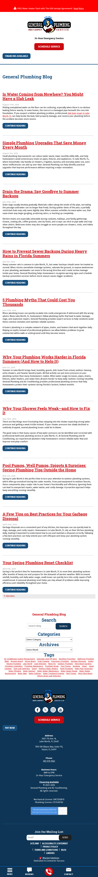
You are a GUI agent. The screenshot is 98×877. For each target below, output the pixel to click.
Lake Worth (27, 664)
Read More (79, 8)
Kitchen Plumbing (14, 664)
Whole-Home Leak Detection (49, 676)
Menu (10, 874)
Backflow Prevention (67, 659)
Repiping (76, 666)
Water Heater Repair (69, 671)
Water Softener (35, 673)
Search (63, 626)
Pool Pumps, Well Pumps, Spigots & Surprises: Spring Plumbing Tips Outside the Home (44, 467)
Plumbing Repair (52, 666)
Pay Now (10, 727)
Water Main (22, 673)
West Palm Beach (85, 673)
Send (65, 837)
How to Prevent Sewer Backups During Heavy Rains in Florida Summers (45, 253)
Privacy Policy (42, 812)
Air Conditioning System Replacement (19, 659)
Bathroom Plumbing (85, 659)
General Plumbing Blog (49, 614)
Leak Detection (40, 664)
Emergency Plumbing (60, 661)
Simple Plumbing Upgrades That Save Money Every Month (44, 145)
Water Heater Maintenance (48, 671)
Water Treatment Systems (53, 673)
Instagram (53, 710)
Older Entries (10, 596)
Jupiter (91, 661)
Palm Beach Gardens (83, 664)
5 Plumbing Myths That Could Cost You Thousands (39, 302)
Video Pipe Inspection (84, 669)
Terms (65, 813)
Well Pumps (71, 673)
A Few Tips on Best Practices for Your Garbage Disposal (45, 516)
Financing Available (16, 56)
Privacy (61, 813)
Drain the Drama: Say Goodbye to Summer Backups (41, 193)
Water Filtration (15, 671)
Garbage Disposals (78, 661)
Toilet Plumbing (66, 669)
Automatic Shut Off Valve (47, 659)
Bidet (7, 661)
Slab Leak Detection (22, 669)
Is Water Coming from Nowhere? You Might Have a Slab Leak (43, 96)
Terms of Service (50, 812)
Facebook (37, 710)
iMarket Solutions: (50, 858)
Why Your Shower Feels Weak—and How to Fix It (46, 410)
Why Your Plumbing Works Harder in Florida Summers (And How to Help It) (44, 359)
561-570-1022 (49, 871)
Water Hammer (29, 671)
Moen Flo (52, 664)
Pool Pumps (66, 666)
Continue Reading (15, 125)
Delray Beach (30, 661)
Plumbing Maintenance (33, 666)
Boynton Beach (17, 661)
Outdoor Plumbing (65, 664)
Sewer (84, 666)
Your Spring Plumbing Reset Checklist (38, 562)
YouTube (60, 710)
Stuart (34, 669)
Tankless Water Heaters (48, 669)
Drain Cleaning (43, 661)
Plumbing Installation (14, 666)
